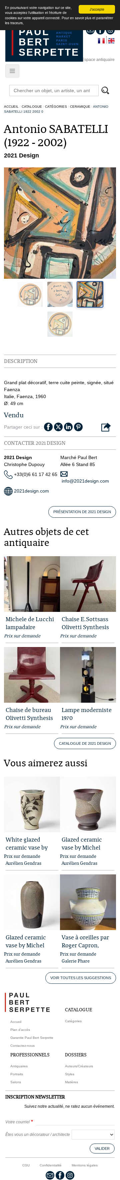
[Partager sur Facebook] (48, 426)
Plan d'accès (20, 1030)
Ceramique (80, 106)
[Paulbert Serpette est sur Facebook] (60, 1175)
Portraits (16, 1074)
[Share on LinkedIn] (68, 426)
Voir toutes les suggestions (80, 978)
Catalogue (32, 106)
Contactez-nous (22, 1045)
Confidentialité (51, 1165)
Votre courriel (17, 1122)
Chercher (108, 91)
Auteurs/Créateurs (79, 1066)
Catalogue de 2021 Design (85, 743)
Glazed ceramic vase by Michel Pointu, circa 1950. (85, 847)
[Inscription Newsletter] (50, 1175)
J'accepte (97, 9)
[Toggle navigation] (12, 71)
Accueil (11, 106)
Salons (15, 1082)
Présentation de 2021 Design (82, 512)
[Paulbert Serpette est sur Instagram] (70, 1175)
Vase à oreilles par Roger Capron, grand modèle (85, 945)
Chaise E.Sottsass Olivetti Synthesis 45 (85, 627)
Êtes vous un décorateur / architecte (37, 1134)
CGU (26, 1165)
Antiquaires (19, 1066)
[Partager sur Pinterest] (78, 426)
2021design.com (31, 491)
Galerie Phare (76, 961)
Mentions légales (85, 1165)
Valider (102, 1148)
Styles (69, 1074)
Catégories (56, 106)
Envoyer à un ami (106, 427)
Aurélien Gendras (23, 863)
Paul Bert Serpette (49, 42)
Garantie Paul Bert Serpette (31, 1037)
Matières (71, 1082)
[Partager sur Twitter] (58, 426)
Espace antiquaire (98, 59)
